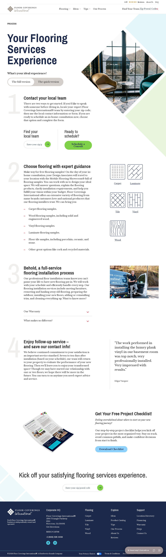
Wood (88, 533)
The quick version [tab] (48, 82)
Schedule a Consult (78, 145)
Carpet (88, 516)
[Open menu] (159, 550)
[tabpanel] (83, 242)
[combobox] (37, 144)
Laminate (89, 520)
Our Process (99, 9)
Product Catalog (118, 520)
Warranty (141, 525)
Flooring (63, 9)
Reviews (114, 538)
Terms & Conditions (112, 553)
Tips (86, 9)
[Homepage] (24, 511)
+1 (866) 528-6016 (54, 537)
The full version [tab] (21, 82)
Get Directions (52, 527)
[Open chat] (154, 550)
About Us (149, 2)
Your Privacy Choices (87, 554)
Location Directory (145, 516)
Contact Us (142, 533)
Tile (87, 525)
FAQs (139, 529)
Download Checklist (111, 449)
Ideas (76, 9)
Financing (141, 520)
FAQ (157, 2)
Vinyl (87, 529)
